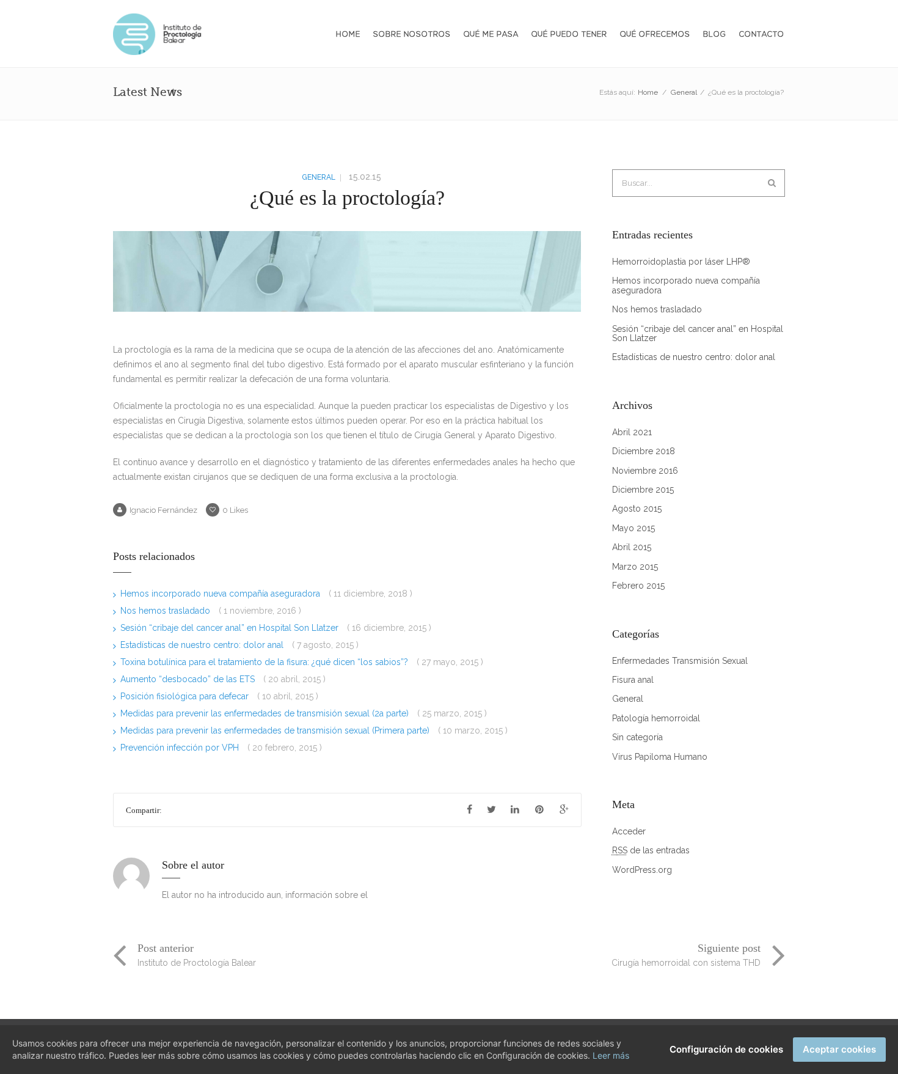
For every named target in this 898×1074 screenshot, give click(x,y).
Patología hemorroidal (656, 718)
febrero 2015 (638, 585)
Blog (714, 35)
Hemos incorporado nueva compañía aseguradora (221, 593)
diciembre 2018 (643, 451)
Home (348, 35)
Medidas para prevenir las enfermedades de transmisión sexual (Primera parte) (276, 730)
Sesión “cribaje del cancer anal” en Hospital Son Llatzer (230, 628)
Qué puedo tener (569, 35)
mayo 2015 (633, 528)
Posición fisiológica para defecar (185, 696)
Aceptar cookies (839, 1049)
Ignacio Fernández (163, 510)
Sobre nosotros (412, 35)
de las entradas (651, 850)
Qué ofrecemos (655, 35)
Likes (235, 510)
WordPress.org (642, 870)
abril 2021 (632, 432)
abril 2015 (631, 547)
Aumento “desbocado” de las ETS (188, 679)
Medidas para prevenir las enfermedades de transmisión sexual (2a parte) (265, 713)
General (684, 92)
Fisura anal (633, 680)
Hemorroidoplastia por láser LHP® (681, 262)
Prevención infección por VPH (180, 747)
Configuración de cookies (726, 1049)
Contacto (761, 35)
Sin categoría (637, 737)
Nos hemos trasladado (166, 611)
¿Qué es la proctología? (347, 197)
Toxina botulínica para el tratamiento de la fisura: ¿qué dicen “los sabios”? (265, 662)
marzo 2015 (635, 567)
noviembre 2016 (645, 471)
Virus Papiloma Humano (659, 757)
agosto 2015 (637, 508)
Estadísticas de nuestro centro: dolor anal (203, 645)
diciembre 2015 (643, 490)
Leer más (611, 1055)
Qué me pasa (491, 35)
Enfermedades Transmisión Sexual (680, 661)
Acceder (629, 831)
